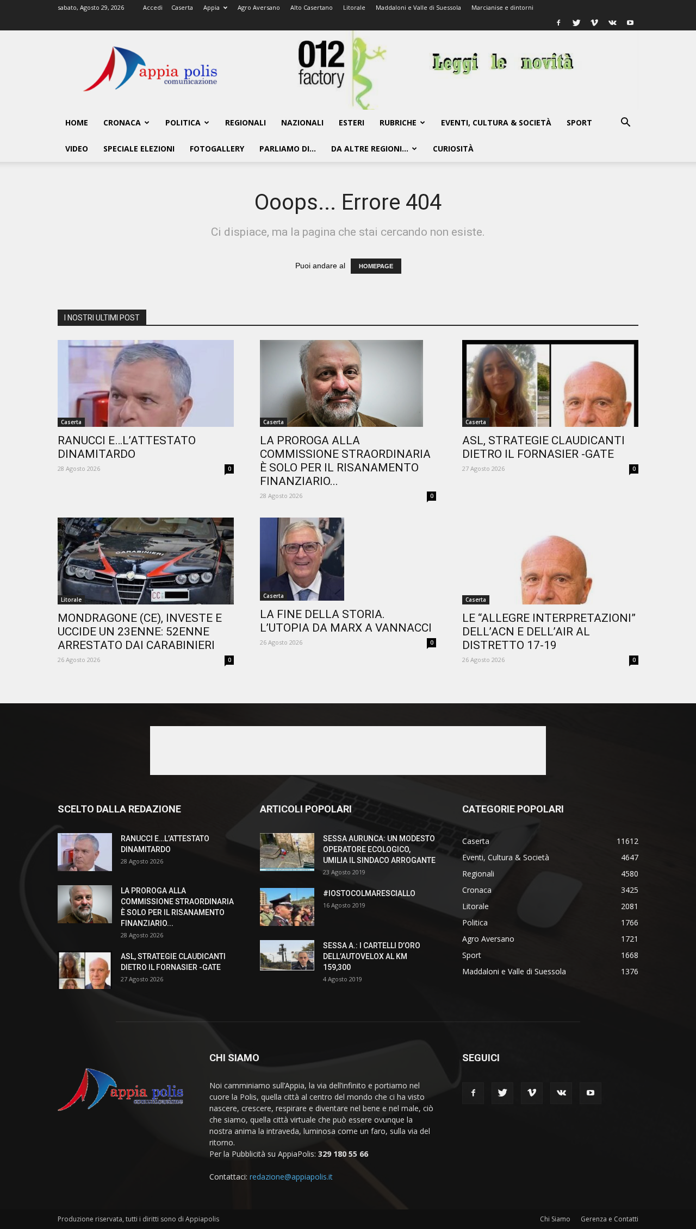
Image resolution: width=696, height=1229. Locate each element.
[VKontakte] (612, 22)
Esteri (351, 122)
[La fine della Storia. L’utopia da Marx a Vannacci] (348, 559)
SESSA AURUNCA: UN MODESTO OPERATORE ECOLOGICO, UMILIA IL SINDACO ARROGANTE (379, 849)
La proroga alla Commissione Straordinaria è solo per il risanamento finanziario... (345, 461)
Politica (183, 122)
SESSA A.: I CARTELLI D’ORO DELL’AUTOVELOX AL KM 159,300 (371, 956)
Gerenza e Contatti (609, 1219)
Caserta (182, 7)
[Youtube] (630, 22)
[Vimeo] (594, 22)
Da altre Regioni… (369, 148)
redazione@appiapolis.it (291, 1176)
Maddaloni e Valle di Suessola (418, 7)
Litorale (354, 7)
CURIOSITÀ (453, 148)
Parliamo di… (287, 148)
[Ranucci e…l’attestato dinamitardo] (146, 383)
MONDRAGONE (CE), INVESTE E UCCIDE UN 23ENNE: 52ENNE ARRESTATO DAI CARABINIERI (140, 632)
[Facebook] (558, 22)
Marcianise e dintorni (502, 7)
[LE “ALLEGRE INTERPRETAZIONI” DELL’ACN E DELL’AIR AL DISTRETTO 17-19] (550, 561)
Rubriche (398, 122)
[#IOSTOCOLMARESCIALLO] (287, 907)
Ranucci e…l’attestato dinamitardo (127, 447)
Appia (211, 7)
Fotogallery (217, 148)
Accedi (153, 7)
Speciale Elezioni (139, 148)
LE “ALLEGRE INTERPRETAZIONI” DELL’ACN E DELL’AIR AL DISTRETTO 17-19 (549, 632)
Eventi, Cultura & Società (496, 122)
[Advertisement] (348, 750)
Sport (579, 122)
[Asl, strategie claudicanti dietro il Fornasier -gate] (550, 383)
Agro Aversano (259, 7)
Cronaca (122, 122)
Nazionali (302, 122)
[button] (625, 123)
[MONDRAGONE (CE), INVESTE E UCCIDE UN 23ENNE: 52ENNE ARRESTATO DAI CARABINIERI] (146, 561)
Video (76, 148)
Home (76, 122)
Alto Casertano (311, 7)
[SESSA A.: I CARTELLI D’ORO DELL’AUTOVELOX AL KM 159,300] (287, 955)
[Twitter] (576, 22)
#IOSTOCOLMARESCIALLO (369, 893)
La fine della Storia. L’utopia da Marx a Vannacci (346, 621)
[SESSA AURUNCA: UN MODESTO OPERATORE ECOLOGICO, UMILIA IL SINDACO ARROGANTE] (287, 852)
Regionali (245, 122)
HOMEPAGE (376, 266)
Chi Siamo (555, 1219)
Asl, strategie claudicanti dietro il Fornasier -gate (543, 447)
